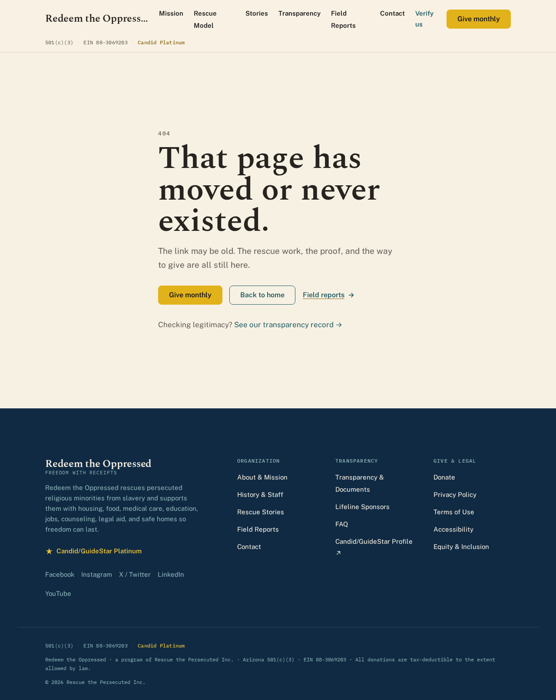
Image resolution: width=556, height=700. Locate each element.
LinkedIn (171, 574)
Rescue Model (205, 19)
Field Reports (343, 19)
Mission (171, 13)
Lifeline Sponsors (362, 506)
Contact (392, 13)
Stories (256, 13)
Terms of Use (454, 512)
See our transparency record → (288, 324)
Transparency (299, 13)
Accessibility (453, 529)
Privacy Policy (455, 494)
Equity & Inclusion (461, 546)
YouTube (58, 593)
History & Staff (260, 494)
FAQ (341, 524)
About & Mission (262, 477)
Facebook (59, 574)
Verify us (424, 19)
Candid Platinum (161, 42)
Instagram (96, 574)
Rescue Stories (260, 512)
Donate (444, 477)
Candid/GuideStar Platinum (93, 552)
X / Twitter (135, 574)
